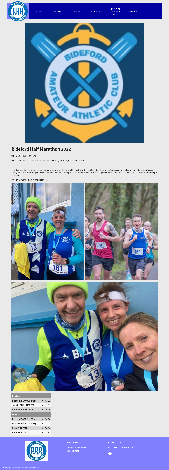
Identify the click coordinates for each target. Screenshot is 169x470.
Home (39, 11)
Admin (77, 11)
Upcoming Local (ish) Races (115, 11)
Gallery (133, 11)
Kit (152, 11)
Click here (112, 447)
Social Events (95, 11)
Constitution (73, 450)
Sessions (57, 11)
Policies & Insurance (76, 447)
